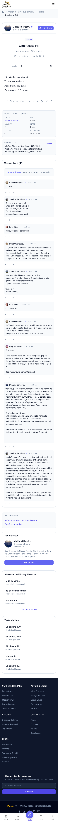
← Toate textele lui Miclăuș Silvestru (21, 520)
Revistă (34, 728)
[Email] (38, 811)
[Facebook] (19, 811)
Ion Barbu (35, 708)
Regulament (36, 733)
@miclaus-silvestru (26, 12)
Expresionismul (8, 704)
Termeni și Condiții (10, 753)
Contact (5, 762)
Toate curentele (9, 708)
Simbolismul (7, 695)
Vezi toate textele (29, 609)
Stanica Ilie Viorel (17, 199)
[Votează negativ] (37, 101)
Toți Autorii (7, 728)
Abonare (29, 791)
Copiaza (49, 143)
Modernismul (7, 700)
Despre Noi (7, 744)
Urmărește (48, 28)
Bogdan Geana (15, 346)
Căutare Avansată (10, 724)
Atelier (11, 12)
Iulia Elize (13, 227)
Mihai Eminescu (37, 691)
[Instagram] (24, 811)
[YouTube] (34, 811)
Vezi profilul (29, 562)
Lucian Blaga (36, 700)
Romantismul (7, 691)
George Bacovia (38, 695)
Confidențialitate (9, 757)
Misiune (5, 749)
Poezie (41, 12)
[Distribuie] (46, 101)
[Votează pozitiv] (30, 101)
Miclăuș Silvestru (11, 120)
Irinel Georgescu (16, 182)
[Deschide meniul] (53, 4)
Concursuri (35, 724)
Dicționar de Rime (10, 720)
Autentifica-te (14, 172)
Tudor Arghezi (37, 704)
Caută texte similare (14, 524)
